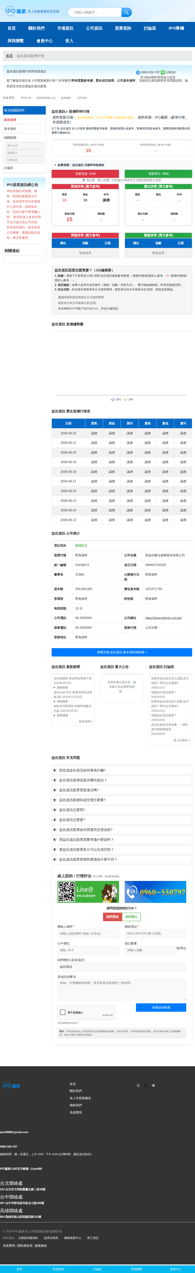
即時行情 (26, 97)
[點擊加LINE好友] (88, 891)
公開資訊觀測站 (28, 1237)
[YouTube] (153, 1085)
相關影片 (12, 152)
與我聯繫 (16, 40)
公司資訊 (94, 28)
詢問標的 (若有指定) (71, 960)
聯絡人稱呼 (65, 926)
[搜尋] (126, 12)
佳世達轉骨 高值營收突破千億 (73, 678)
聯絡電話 (131, 926)
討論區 (150, 28)
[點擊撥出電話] (155, 891)
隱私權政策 (25, 1245)
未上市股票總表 (80, 1098)
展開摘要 (62, 687)
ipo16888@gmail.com (14, 1132)
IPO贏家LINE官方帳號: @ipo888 (21, 1168)
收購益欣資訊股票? (163, 692)
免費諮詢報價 (161, 1007)
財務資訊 (12, 159)
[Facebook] (138, 1085)
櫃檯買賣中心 (72, 1237)
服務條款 (41, 1245)
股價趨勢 (66, 97)
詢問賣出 (131, 916)
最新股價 (10, 119)
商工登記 (93, 1237)
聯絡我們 (76, 1105)
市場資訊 (65, 28)
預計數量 (131, 943)
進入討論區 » (181, 740)
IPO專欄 (176, 28)
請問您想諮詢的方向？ (122, 908)
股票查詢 (123, 28)
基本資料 (10, 128)
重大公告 (12, 145)
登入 (69, 40)
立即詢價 (82, 97)
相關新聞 (10, 137)
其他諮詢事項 (67, 976)
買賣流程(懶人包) (46, 97)
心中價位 (64, 943)
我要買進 (85, 173)
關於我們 (76, 1091)
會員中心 (45, 40)
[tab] (122, 770)
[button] (121, 770)
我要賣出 (159, 173)
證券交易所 (51, 1237)
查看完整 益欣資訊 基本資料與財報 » (122, 652)
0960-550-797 (8, 1146)
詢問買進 (112, 916)
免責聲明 (76, 1112)
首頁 (12, 28)
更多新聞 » (86, 721)
